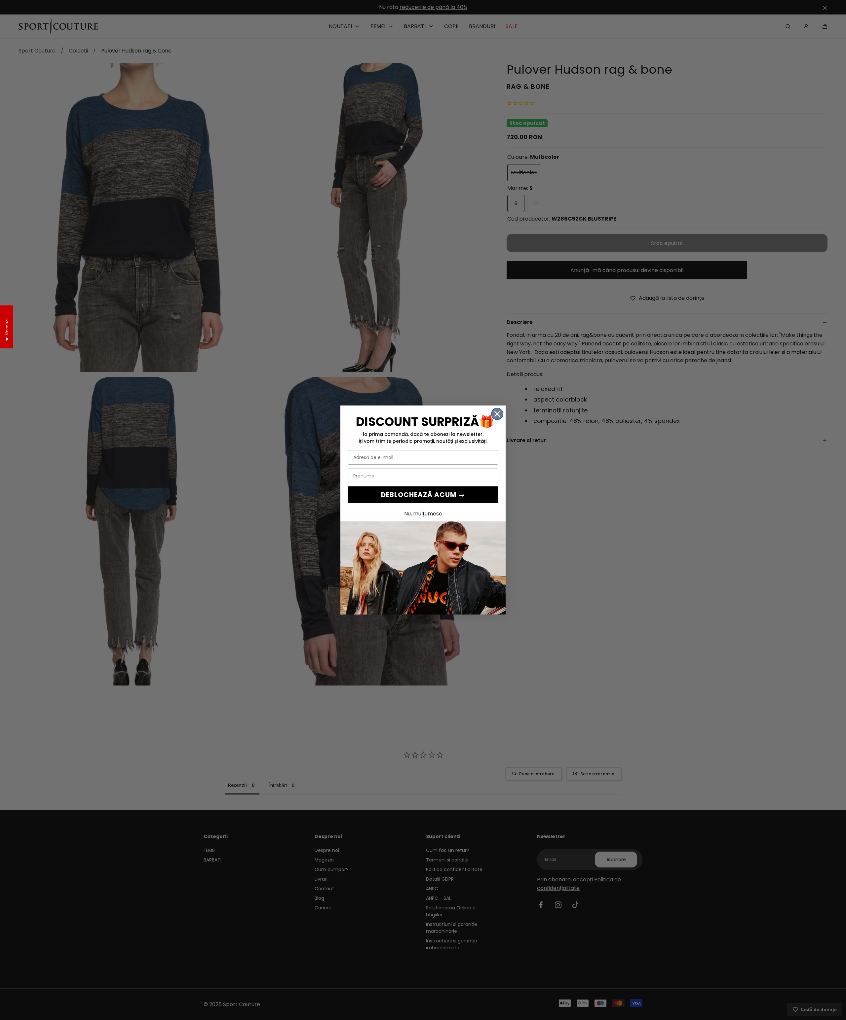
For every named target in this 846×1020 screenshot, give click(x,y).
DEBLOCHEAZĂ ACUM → (423, 494)
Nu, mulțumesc (423, 513)
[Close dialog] (497, 414)
